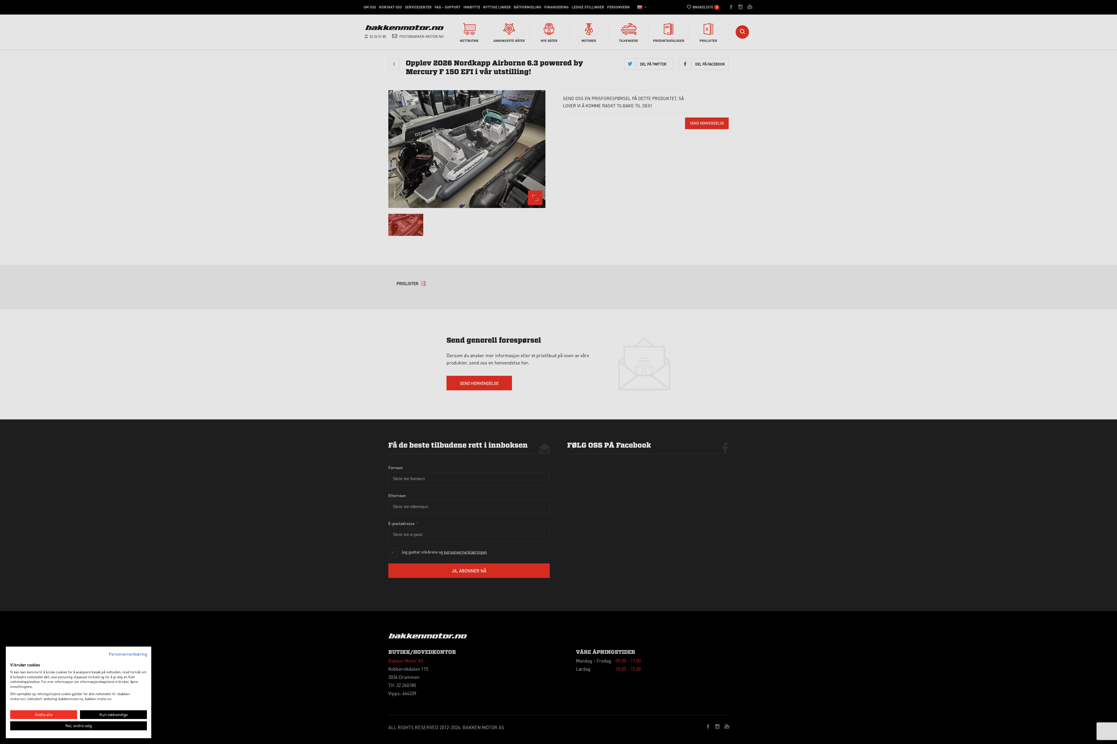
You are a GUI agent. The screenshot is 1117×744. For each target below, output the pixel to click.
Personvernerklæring (128, 654)
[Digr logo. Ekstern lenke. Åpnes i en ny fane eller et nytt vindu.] (14, 658)
